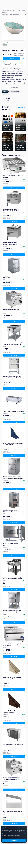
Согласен (14, 840)
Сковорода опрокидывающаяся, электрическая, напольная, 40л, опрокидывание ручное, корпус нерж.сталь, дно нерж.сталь (12, 778)
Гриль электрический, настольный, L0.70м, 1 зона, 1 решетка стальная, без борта (13, 410)
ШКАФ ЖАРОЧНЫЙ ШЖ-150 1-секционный (11, 544)
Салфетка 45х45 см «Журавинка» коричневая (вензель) (12, 711)
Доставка (5, 94)
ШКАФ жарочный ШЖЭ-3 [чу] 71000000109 (11, 276)
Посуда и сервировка (6, 10)
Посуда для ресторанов (18, 10)
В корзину (11, 58)
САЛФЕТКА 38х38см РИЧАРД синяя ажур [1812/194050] (13, 444)
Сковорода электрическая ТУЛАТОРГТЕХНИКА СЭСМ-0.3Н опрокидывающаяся (11, 209)
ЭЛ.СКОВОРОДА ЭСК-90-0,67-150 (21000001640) (12, 644)
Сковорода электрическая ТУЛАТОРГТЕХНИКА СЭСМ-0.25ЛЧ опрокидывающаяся (12, 243)
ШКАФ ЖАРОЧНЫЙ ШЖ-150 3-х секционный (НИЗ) (11, 510)
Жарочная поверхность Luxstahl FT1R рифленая (13, 176)
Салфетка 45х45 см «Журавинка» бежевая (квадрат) (12, 678)
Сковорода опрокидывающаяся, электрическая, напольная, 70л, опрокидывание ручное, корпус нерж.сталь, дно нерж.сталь (12, 310)
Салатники (4, 12)
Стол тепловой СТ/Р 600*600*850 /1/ (13, 744)
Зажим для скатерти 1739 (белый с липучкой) (12, 811)
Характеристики (14, 91)
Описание (5, 91)
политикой (22, 833)
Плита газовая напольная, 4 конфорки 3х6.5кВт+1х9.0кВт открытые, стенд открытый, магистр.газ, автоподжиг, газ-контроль (14, 577)
